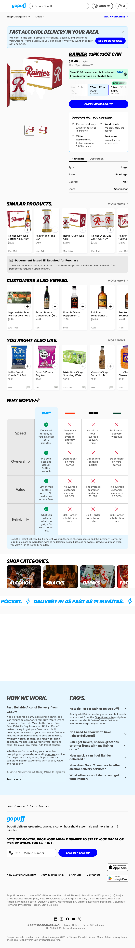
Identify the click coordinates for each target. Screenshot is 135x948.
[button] (122, 6)
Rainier (78, 54)
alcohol (113, 714)
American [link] (44, 806)
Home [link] (10, 806)
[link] (19, 6)
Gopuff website (104, 717)
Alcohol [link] (21, 806)
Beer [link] (31, 806)
